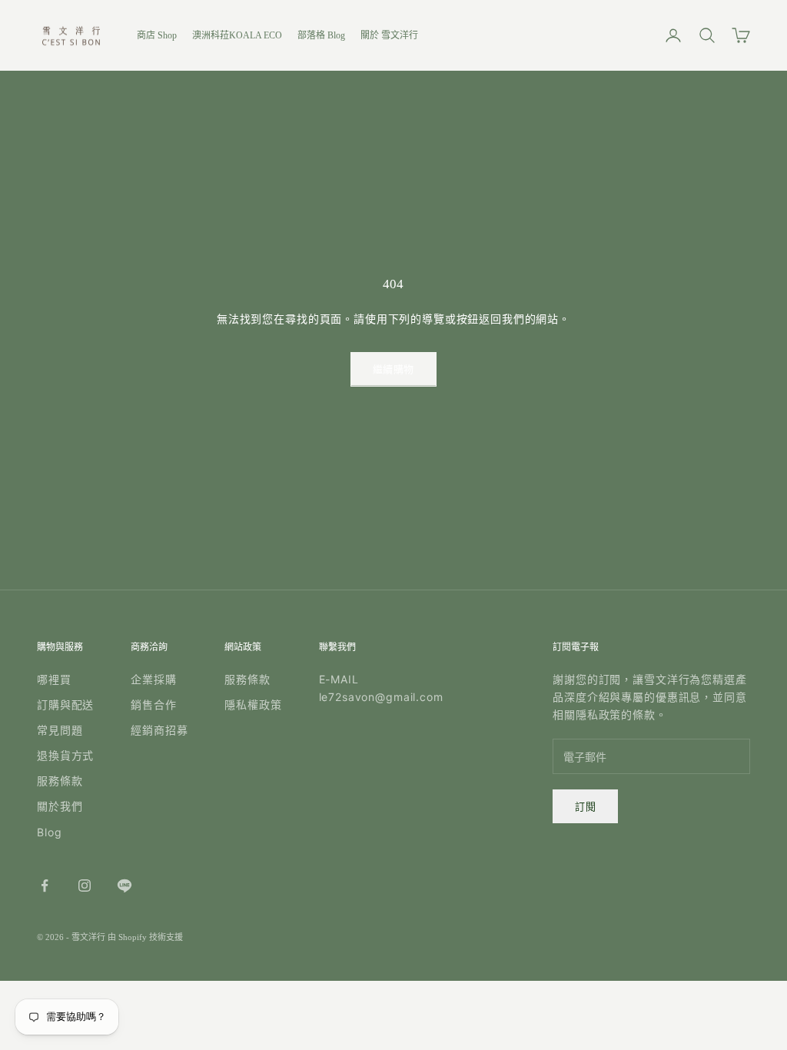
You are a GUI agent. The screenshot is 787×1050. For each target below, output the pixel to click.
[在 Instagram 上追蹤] (84, 885)
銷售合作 (153, 704)
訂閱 (585, 806)
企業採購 (153, 679)
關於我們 (59, 805)
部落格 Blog (321, 35)
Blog (49, 832)
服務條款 (59, 780)
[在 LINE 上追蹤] (124, 885)
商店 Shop (157, 35)
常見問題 (59, 729)
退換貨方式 (65, 755)
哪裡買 (54, 679)
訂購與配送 (65, 704)
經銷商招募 (159, 729)
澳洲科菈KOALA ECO (237, 35)
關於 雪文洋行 (389, 35)
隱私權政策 (252, 704)
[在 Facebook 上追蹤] (44, 885)
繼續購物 (393, 369)
